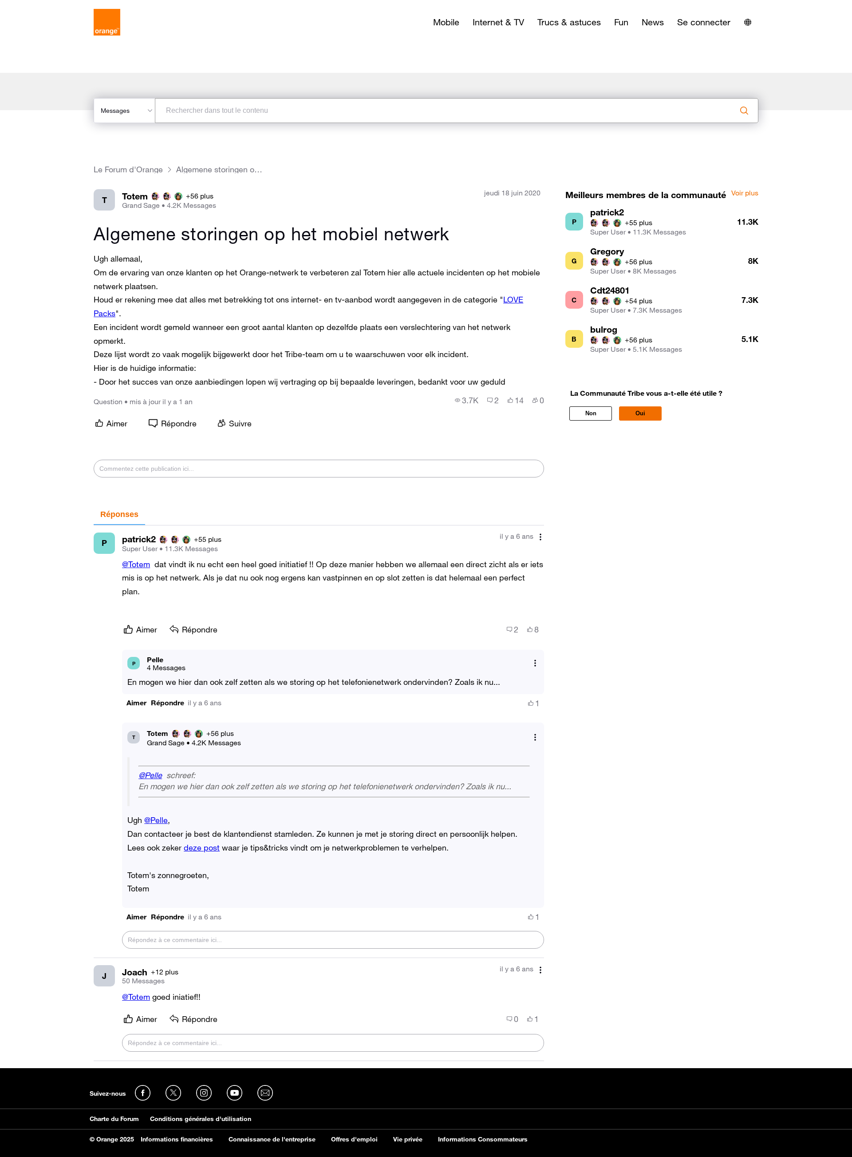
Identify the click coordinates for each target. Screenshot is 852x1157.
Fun (621, 22)
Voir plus (744, 193)
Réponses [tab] (119, 514)
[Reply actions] (535, 663)
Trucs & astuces (569, 22)
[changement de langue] (747, 22)
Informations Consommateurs (483, 1139)
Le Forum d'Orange (128, 169)
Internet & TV (498, 22)
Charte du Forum (114, 1119)
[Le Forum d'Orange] (107, 22)
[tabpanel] (319, 793)
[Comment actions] (540, 537)
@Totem (136, 564)
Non (590, 413)
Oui (640, 413)
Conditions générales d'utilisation (200, 1119)
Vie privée (407, 1139)
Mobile (446, 22)
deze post (202, 847)
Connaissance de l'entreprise (272, 1139)
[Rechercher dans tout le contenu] (744, 110)
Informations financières (177, 1139)
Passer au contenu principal (47, 7)
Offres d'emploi (354, 1139)
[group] (466, 400)
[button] (136, 703)
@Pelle (150, 775)
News (653, 22)
